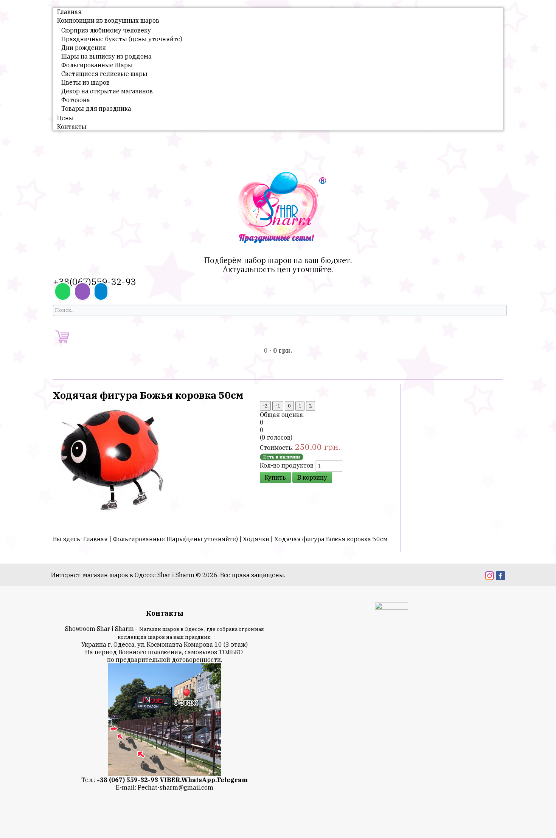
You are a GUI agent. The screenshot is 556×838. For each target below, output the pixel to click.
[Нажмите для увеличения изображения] (113, 461)
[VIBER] (82, 291)
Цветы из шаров (85, 82)
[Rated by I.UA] (391, 607)
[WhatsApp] (62, 291)
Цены (65, 118)
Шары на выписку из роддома (106, 56)
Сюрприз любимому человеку (106, 30)
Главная (69, 11)
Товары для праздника (96, 108)
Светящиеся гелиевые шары (104, 73)
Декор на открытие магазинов (107, 91)
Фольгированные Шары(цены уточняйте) (175, 539)
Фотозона (75, 100)
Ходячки (256, 539)
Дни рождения (83, 47)
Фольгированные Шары (97, 65)
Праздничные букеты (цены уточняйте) (121, 39)
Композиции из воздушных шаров (108, 20)
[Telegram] (101, 291)
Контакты (72, 126)
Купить (275, 477)
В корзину (312, 477)
